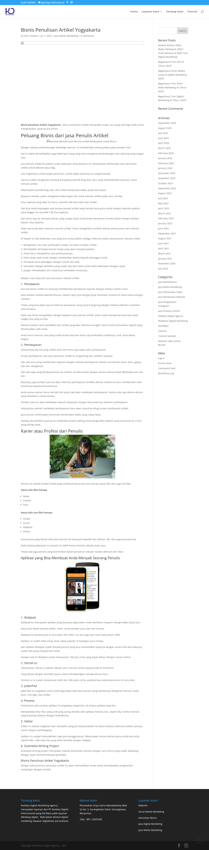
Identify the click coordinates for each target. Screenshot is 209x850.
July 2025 (163, 133)
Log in (161, 358)
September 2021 (167, 233)
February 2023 (166, 218)
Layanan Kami (150, 11)
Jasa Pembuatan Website (171, 296)
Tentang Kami (175, 11)
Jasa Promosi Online (169, 310)
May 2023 (163, 203)
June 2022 (163, 228)
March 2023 (164, 213)
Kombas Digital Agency (170, 316)
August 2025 (165, 128)
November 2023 (166, 178)
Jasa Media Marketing (66, 35)
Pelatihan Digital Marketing (173, 320)
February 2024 (166, 163)
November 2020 (166, 263)
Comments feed (166, 368)
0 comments (87, 35)
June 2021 (163, 243)
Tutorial (192, 11)
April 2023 (163, 208)
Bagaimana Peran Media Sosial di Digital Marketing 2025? (172, 74)
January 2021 (165, 258)
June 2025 (163, 138)
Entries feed (164, 363)
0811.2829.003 (94, 819)
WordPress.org (166, 373)
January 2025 (165, 158)
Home (134, 11)
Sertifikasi (163, 325)
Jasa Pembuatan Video (170, 292)
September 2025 (167, 123)
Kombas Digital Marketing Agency (39, 805)
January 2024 (165, 168)
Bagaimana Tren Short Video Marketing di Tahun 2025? (172, 87)
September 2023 (167, 188)
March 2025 (164, 148)
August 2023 (165, 193)
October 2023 (165, 183)
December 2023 (166, 173)
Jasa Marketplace (167, 281)
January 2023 (165, 223)
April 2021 (163, 248)
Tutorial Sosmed (167, 336)
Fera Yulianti (31, 35)
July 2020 (163, 268)
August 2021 (165, 238)
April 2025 (163, 143)
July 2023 (163, 198)
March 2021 (164, 253)
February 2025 (166, 153)
